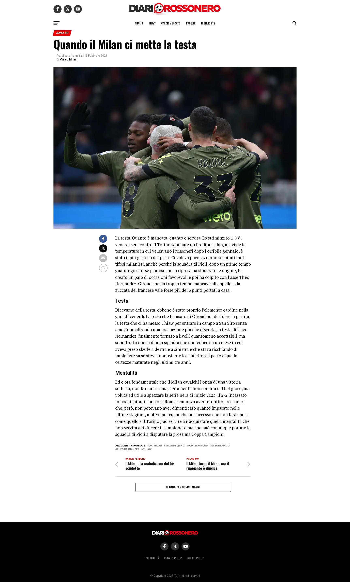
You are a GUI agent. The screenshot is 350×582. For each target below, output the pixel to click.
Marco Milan (68, 59)
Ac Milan (155, 445)
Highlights (208, 23)
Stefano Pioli (220, 445)
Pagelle (190, 23)
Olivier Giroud (198, 445)
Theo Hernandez (128, 449)
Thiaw (147, 449)
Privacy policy (173, 558)
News (152, 23)
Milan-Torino (174, 445)
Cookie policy (196, 558)
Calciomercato (170, 23)
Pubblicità (152, 558)
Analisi (139, 23)
